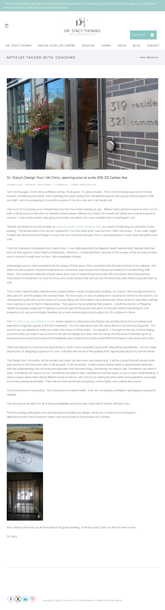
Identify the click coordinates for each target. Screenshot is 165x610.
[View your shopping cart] (7, 26)
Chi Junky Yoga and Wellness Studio (33, 321)
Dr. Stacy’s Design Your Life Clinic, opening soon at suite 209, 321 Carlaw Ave (67, 178)
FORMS (106, 45)
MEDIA (121, 45)
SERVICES (88, 45)
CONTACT (153, 45)
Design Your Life (87, 185)
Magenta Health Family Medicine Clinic (79, 226)
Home (142, 57)
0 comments (61, 185)
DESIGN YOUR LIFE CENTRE (56, 45)
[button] (152, 34)
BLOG (137, 45)
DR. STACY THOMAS (19, 45)
